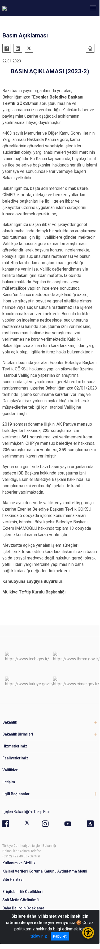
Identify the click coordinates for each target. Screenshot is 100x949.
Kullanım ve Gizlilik (18, 863)
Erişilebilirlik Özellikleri (22, 892)
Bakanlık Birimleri (17, 734)
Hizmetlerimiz (14, 746)
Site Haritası (13, 879)
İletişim (8, 782)
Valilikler (10, 770)
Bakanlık (9, 722)
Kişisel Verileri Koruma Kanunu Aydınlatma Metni (44, 871)
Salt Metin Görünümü (20, 900)
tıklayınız (39, 936)
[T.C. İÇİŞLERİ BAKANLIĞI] (31, 8)
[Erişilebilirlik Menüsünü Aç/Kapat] (88, 933)
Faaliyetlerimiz (15, 758)
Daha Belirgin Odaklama (23, 908)
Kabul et (60, 936)
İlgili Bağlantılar (16, 794)
